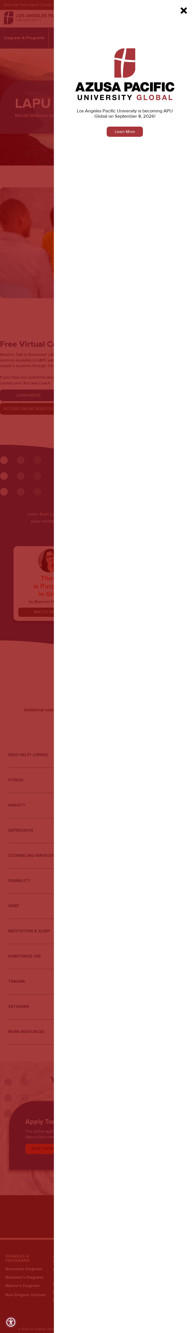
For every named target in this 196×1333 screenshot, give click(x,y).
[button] (183, 10)
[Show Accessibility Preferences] (11, 1322)
